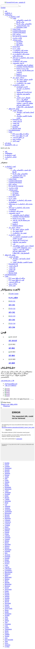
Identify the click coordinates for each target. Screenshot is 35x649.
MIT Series (19, 45)
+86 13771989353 (10, 385)
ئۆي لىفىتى (15, 125)
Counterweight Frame (19, 31)
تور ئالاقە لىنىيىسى (18, 137)
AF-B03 (12, 356)
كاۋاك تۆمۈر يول (21, 81)
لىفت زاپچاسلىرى (14, 16)
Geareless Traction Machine (24, 66)
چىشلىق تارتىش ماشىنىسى (24, 65)
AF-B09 (12, 363)
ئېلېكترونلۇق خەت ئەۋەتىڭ (9, 404)
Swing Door (16, 46)
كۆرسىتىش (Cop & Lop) (24, 92)
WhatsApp (6, 406)
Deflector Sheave (21, 76)
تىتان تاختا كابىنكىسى (23, 25)
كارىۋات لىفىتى (17, 121)
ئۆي (6, 11)
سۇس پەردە (16, 48)
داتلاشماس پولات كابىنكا (24, 24)
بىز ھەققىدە (8, 13)
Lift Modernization (14, 130)
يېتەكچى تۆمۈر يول (18, 77)
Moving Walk (16, 128)
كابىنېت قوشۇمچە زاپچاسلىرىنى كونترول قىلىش (23, 88)
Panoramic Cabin (21, 27)
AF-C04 (12, 327)
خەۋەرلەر (8, 143)
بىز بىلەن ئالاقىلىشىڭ (11, 145)
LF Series (19, 43)
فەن (17, 96)
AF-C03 (12, 320)
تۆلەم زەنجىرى (17, 38)
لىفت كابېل (15, 141)
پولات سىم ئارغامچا (22, 68)
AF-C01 (12, 305)
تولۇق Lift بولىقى (14, 108)
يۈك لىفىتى (15, 123)
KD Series (19, 41)
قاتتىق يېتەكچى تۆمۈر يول (24, 79)
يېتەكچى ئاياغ (16, 34)
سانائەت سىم (16, 139)
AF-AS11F (13, 341)
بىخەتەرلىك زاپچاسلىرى (19, 61)
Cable (10, 132)
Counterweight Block (19, 32)
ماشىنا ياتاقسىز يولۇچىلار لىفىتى (22, 262)
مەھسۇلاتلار (8, 14)
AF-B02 (12, 348)
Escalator (15, 127)
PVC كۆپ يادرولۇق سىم (20, 135)
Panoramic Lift (17, 119)
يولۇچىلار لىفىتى (17, 110)
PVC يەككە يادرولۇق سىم (20, 134)
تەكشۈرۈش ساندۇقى (23, 94)
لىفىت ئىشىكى (16, 40)
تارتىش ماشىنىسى (18, 63)
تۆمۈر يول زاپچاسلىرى (23, 83)
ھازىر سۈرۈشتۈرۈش (7, 380)
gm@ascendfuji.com (11, 384)
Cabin (14, 18)
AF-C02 (12, 312)
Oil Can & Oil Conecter (19, 36)
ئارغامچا (19, 74)
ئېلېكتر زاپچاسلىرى (18, 85)
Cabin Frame (16, 29)
